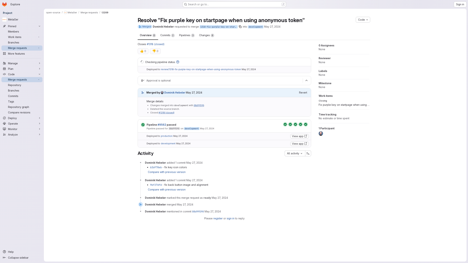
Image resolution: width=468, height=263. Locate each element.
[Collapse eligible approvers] (306, 80)
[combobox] (295, 153)
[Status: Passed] (143, 125)
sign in (230, 218)
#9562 (162, 124)
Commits (167, 35)
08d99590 (199, 105)
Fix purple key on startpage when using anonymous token (344, 104)
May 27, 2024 (272, 26)
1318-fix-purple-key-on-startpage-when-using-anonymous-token (219, 26)
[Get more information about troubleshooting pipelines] (177, 62)
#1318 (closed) (156, 44)
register (218, 218)
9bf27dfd (156, 184)
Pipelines (186, 35)
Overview (147, 35)
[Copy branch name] (240, 26)
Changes (206, 35)
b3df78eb (156, 167)
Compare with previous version (167, 172)
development (256, 26)
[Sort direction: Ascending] (308, 153)
